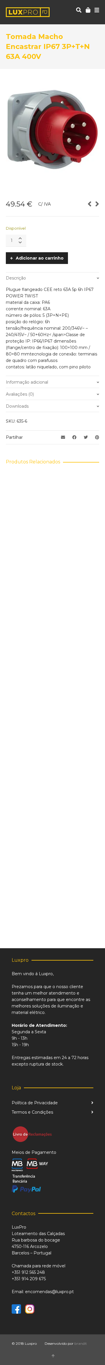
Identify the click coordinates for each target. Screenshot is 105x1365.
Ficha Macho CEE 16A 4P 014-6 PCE (52, 795)
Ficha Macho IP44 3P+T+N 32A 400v (52, 681)
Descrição (16, 278)
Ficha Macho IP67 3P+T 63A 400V (52, 909)
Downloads (17, 406)
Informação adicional (27, 382)
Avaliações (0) (20, 394)
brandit (80, 1343)
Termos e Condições (32, 1112)
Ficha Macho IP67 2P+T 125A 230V (52, 567)
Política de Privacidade (35, 1102)
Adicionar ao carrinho (40, 258)
